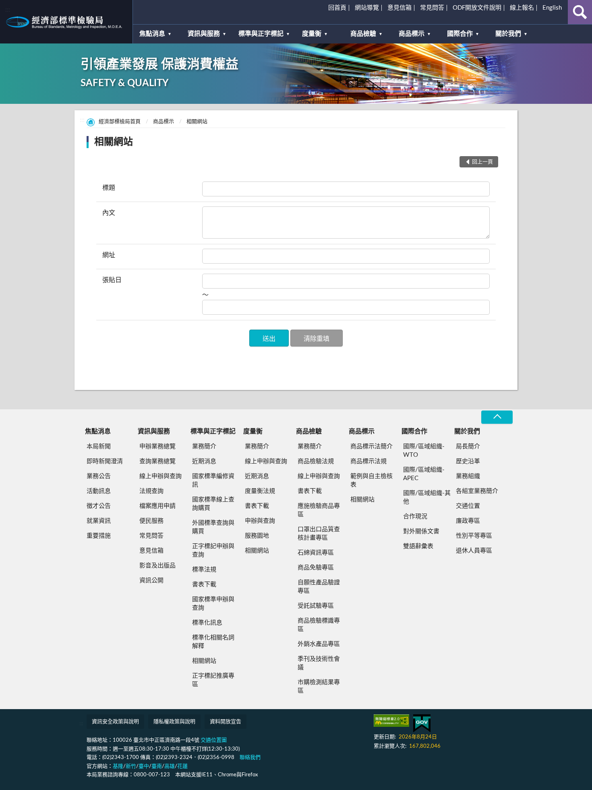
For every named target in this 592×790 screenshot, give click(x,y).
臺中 (144, 766)
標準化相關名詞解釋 (213, 642)
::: (7, 9)
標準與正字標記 (261, 34)
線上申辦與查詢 (160, 476)
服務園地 (257, 536)
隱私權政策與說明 (174, 721)
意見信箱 (399, 8)
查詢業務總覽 (157, 461)
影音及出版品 (157, 566)
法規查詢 (151, 491)
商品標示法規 (368, 461)
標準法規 (204, 570)
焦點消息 (152, 34)
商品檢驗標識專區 (319, 625)
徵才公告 (99, 506)
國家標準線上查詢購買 (213, 504)
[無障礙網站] (391, 720)
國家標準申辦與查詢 (213, 603)
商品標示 (411, 34)
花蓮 (182, 766)
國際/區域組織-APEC (424, 474)
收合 (497, 417)
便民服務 (151, 521)
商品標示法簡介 (371, 446)
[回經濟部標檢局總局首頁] (66, 21)
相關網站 (196, 121)
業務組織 (468, 476)
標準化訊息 (207, 623)
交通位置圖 (214, 740)
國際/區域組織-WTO (424, 450)
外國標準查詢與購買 (213, 527)
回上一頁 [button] (482, 162)
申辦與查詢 (260, 521)
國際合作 (460, 34)
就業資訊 (99, 521)
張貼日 (112, 280)
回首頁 (337, 8)
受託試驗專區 (316, 606)
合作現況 (415, 517)
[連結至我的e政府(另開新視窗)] (422, 723)
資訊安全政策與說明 (115, 721)
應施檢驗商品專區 (319, 510)
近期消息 (204, 461)
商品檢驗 (363, 34)
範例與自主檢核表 (371, 480)
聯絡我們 (250, 757)
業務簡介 (204, 446)
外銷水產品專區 (319, 644)
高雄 (169, 766)
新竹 (131, 766)
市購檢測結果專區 (319, 686)
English (552, 8)
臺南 (156, 766)
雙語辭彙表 (418, 546)
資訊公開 (151, 581)
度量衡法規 (260, 491)
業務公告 (99, 476)
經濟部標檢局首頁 (120, 121)
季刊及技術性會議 (319, 663)
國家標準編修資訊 (213, 480)
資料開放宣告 (225, 721)
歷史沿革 (468, 461)
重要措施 (99, 536)
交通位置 (468, 506)
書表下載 (204, 585)
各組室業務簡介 (477, 491)
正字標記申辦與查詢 (213, 550)
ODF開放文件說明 (477, 8)
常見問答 (432, 8)
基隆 (118, 766)
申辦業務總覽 (157, 446)
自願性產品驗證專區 (319, 587)
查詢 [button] (580, 12)
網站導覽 (367, 8)
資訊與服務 (204, 34)
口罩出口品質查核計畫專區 (319, 533)
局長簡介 (468, 446)
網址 (108, 255)
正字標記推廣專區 (213, 680)
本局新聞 (99, 446)
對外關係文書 (421, 531)
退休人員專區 (474, 551)
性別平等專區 (474, 536)
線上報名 (522, 8)
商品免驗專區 (316, 568)
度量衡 (311, 34)
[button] (269, 338)
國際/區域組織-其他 (427, 497)
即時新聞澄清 (105, 461)
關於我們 (508, 34)
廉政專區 (468, 521)
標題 (108, 188)
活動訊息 (99, 491)
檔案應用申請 (157, 506)
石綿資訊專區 (316, 553)
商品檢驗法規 (316, 461)
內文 (108, 213)
